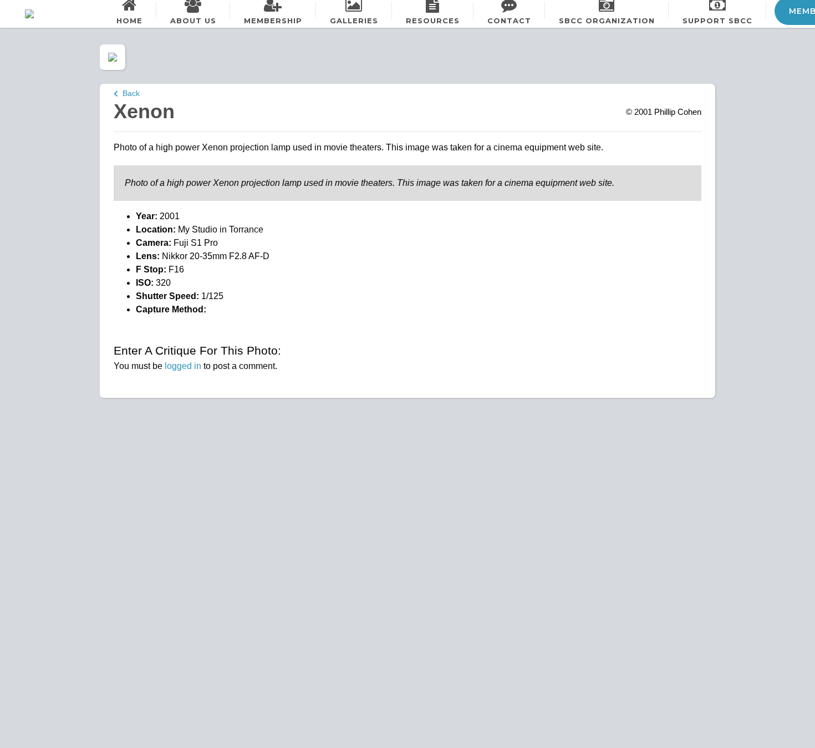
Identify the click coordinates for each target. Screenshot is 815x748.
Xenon (144, 111)
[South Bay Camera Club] (55, 14)
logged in (183, 366)
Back (129, 93)
